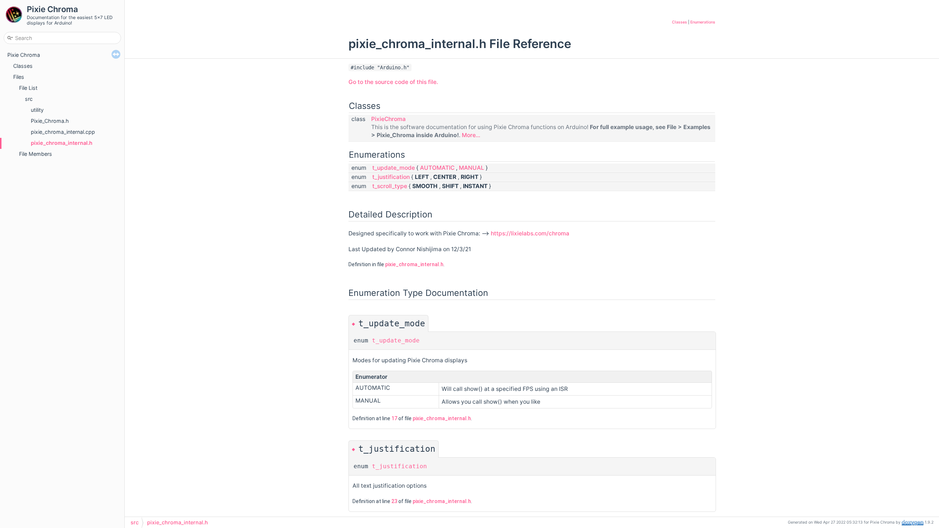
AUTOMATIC (437, 167)
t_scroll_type (389, 186)
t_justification (391, 176)
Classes (23, 66)
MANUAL (471, 167)
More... (471, 135)
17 (394, 418)
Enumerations (702, 22)
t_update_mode (393, 167)
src (29, 99)
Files (18, 77)
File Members (35, 154)
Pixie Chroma (23, 55)
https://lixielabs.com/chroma (530, 233)
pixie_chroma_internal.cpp (63, 132)
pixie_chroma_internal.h (61, 143)
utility (37, 110)
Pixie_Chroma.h (50, 121)
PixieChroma (388, 118)
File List (28, 88)
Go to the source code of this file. (393, 81)
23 (394, 501)
